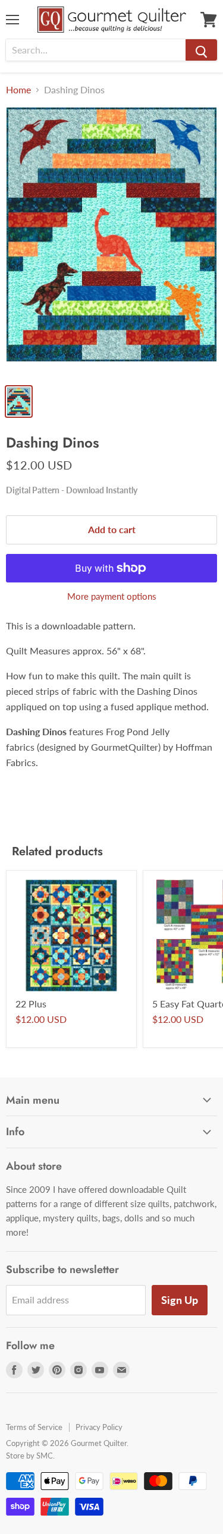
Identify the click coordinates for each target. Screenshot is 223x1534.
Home (18, 89)
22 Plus (30, 1003)
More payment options (111, 596)
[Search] (201, 50)
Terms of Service (34, 1427)
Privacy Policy (99, 1427)
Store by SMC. (30, 1455)
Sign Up (179, 1299)
